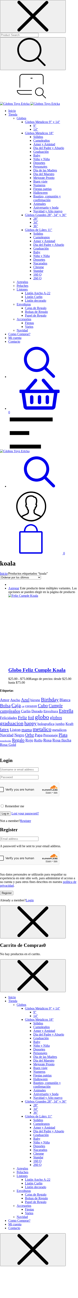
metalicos (59, 730)
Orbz (29, 734)
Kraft (69, 724)
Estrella (66, 710)
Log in (5, 813)
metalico (42, 729)
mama (26, 729)
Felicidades (8, 718)
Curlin (26, 711)
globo (42, 717)
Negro (19, 735)
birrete (35, 700)
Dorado (37, 711)
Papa (38, 735)
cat (23, 706)
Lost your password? (25, 813)
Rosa (47, 740)
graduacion (12, 723)
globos (56, 717)
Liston (15, 729)
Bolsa (5, 705)
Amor (4, 700)
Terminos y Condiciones (16, 748)
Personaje (50, 735)
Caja (16, 705)
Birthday (50, 699)
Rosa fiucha (61, 740)
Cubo (43, 705)
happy (30, 723)
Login (30, 900)
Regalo (18, 740)
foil (31, 717)
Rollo (38, 740)
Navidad (7, 735)
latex (4, 729)
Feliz (22, 717)
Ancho (15, 700)
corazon (31, 706)
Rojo (29, 740)
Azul (25, 699)
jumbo (60, 724)
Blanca (64, 700)
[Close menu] (33, 16)
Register (25, 821)
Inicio (3, 573)
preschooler (5, 741)
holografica (45, 724)
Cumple (56, 705)
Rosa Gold (8, 745)
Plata (63, 735)
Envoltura (50, 711)
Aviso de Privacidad (44, 748)
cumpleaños (10, 711)
